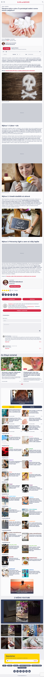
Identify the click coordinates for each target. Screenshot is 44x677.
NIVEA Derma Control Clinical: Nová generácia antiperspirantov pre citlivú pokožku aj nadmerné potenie (35, 501)
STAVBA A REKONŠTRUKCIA (15, 532)
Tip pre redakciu (22, 667)
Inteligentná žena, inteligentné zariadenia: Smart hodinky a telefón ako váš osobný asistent (35, 488)
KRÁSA (30, 461)
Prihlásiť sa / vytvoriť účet (22, 310)
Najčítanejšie (11, 407)
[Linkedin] (29, 671)
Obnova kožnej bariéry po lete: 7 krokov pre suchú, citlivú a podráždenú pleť (15, 411)
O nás (4, 665)
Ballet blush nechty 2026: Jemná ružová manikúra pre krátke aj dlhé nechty (35, 419)
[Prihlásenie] (2, 2)
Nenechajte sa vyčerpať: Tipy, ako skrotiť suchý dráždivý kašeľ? (14, 487)
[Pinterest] (23, 671)
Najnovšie (32, 407)
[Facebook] (20, 671)
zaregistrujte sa (30, 306)
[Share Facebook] (3, 295)
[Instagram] (14, 671)
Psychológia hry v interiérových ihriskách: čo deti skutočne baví (15, 511)
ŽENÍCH (10, 435)
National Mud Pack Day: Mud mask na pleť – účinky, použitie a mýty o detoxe (35, 463)
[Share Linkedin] (14, 295)
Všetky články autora (15, 286)
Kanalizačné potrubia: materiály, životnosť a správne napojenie (14, 547)
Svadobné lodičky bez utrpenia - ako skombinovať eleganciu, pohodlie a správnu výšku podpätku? (35, 440)
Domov (3, 6)
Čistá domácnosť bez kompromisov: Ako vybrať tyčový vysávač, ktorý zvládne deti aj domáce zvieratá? (15, 573)
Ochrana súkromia (36, 665)
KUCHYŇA (11, 556)
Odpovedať (7, 341)
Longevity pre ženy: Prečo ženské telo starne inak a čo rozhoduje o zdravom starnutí (15, 420)
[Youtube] (17, 671)
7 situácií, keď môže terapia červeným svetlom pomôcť (15, 450)
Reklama (16, 665)
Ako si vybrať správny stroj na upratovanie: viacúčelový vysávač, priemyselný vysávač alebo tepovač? (35, 524)
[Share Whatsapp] (6, 295)
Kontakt (10, 665)
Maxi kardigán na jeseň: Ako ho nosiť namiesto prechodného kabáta (35, 411)
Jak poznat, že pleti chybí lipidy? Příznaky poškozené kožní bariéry (35, 475)
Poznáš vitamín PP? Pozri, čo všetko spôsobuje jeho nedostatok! (20, 70)
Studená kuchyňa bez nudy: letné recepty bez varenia (35, 560)
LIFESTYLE (6, 6)
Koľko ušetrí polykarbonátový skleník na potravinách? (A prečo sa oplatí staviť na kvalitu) (35, 512)
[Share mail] (17, 295)
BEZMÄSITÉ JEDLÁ (33, 557)
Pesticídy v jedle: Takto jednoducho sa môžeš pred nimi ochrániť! (21, 276)
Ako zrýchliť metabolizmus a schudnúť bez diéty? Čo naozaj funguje (15, 462)
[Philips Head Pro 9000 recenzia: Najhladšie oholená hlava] (33, 630)
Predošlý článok (12, 299)
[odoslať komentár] (39, 331)
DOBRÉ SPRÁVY (12, 496)
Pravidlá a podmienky (25, 665)
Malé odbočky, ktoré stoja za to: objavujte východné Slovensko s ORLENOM (15, 499)
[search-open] (4, 2)
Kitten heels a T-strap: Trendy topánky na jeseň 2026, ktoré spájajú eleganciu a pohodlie (34, 427)
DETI (10, 508)
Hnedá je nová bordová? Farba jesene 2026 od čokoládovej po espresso (14, 427)
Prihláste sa (10, 303)
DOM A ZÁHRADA (33, 509)
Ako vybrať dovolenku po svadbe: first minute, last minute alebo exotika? (14, 438)
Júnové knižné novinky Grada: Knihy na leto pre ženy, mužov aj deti (34, 572)
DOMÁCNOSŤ (12, 520)
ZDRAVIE (11, 448)
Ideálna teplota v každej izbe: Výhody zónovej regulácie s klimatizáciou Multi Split (35, 549)
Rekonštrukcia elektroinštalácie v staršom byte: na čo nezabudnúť (15, 535)
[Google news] (26, 671)
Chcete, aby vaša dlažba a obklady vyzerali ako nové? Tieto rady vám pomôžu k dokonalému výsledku (15, 523)
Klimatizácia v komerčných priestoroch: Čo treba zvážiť (35, 535)
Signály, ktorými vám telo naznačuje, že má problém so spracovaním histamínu (35, 451)
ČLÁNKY (11, 484)
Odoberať (35, 660)
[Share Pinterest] (11, 295)
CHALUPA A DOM (13, 544)
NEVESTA (31, 436)
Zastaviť (5, 54)
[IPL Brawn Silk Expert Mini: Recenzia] (33, 643)
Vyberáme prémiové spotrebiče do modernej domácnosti (14, 559)
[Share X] (8, 295)
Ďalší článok (32, 299)
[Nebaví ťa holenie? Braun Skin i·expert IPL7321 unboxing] (11, 643)
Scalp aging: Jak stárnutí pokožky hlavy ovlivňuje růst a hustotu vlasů (14, 474)
